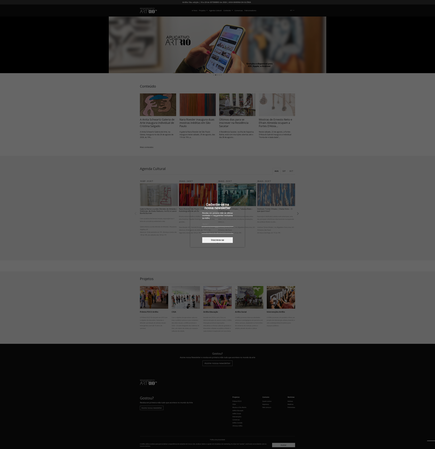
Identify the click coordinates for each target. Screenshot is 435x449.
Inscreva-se (217, 240)
